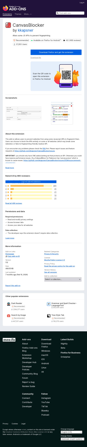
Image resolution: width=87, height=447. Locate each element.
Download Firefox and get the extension (56, 52)
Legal (23, 424)
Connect (26, 398)
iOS (43, 359)
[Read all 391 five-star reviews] (31, 186)
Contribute (27, 402)
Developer (27, 406)
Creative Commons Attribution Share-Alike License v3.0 (26, 432)
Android (45, 363)
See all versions (50, 272)
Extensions (7, 14)
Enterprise (65, 357)
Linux (43, 367)
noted (24, 429)
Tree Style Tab (57, 315)
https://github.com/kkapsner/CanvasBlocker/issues (34, 151)
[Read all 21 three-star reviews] (31, 192)
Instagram (46, 398)
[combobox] (70, 13)
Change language (67, 429)
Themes (18, 14)
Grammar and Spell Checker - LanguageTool (64, 304)
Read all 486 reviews (13, 203)
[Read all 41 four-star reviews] (31, 189)
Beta (63, 348)
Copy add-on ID (13, 256)
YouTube (45, 402)
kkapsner (25, 30)
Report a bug (28, 382)
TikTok (44, 406)
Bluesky (45, 410)
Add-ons (26, 339)
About (25, 343)
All (42, 372)
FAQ (44, 148)
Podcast (45, 415)
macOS (44, 355)
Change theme (66, 436)
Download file (36, 58)
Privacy (5, 424)
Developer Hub (29, 362)
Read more (9, 168)
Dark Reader (16, 303)
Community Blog (30, 374)
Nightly (64, 343)
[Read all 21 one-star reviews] (31, 198)
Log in (82, 3)
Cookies (15, 424)
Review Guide (28, 386)
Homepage (9, 254)
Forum (25, 378)
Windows (45, 351)
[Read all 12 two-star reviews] (31, 195)
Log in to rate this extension (30, 182)
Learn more (9, 238)
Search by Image (18, 315)
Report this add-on (12, 286)
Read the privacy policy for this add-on (59, 266)
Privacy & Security (51, 254)
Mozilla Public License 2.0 (54, 260)
